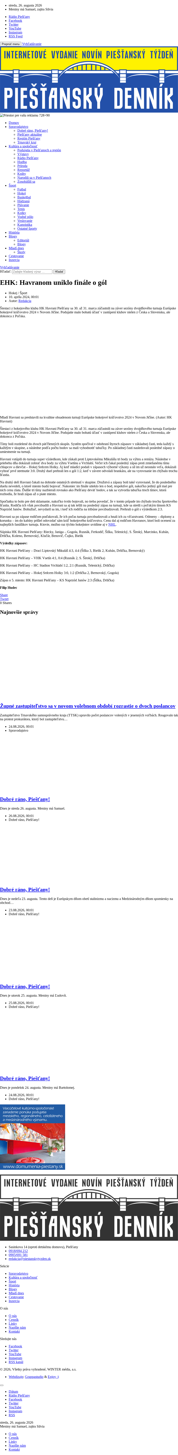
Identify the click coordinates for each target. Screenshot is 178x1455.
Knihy (21, 174)
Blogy (13, 236)
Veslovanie (24, 221)
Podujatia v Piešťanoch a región (39, 150)
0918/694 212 (18, 1251)
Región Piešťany (28, 138)
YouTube (15, 1354)
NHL (112, 524)
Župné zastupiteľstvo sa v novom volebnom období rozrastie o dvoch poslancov (87, 706)
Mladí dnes (16, 248)
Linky (13, 1323)
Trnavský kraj (26, 142)
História (14, 232)
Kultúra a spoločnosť (23, 146)
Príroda (22, 166)
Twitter (13, 1350)
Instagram (15, 1358)
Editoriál (23, 240)
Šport (12, 185)
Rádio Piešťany (28, 158)
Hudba (22, 162)
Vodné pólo (25, 217)
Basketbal (24, 197)
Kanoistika (24, 224)
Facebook (15, 1346)
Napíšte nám (17, 1327)
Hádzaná (23, 201)
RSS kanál (16, 1362)
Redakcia (24, 301)
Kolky (21, 213)
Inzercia (14, 260)
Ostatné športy (27, 228)
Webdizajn (16, 1377)
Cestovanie (16, 256)
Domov (14, 123)
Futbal (21, 189)
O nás (13, 1316)
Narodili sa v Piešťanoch (34, 177)
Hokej (21, 193)
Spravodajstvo (18, 126)
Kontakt (14, 1331)
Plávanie (23, 205)
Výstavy (23, 154)
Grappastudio (34, 1377)
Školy (21, 252)
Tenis (21, 209)
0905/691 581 (18, 1255)
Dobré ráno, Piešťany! (32, 130)
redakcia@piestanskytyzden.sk (30, 1259)
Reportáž (23, 170)
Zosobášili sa (26, 181)
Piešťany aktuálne (29, 134)
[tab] (13, 1391)
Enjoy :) (53, 1377)
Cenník (14, 1320)
